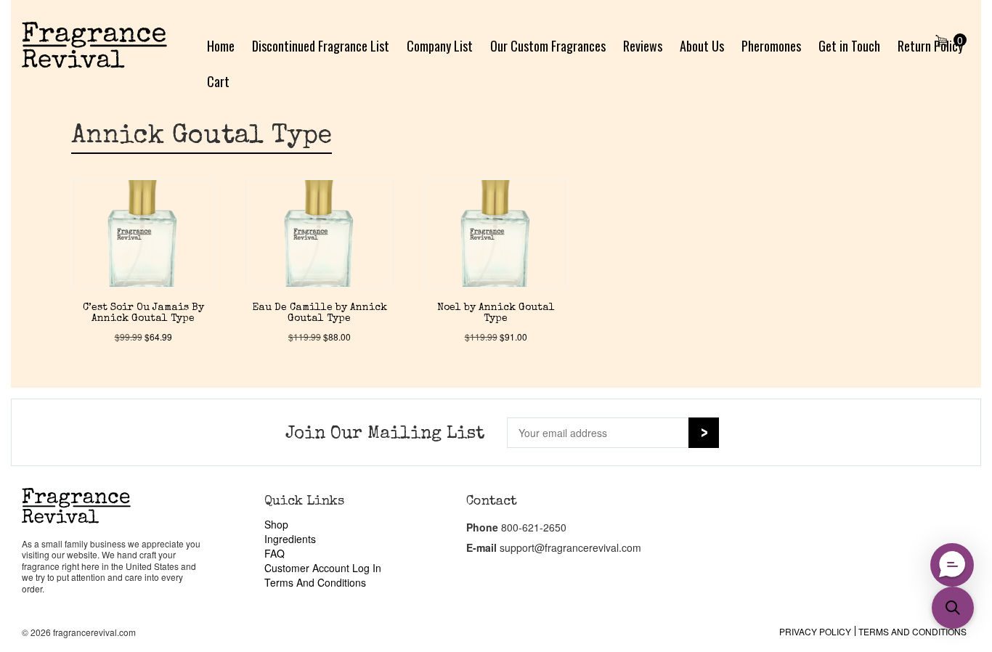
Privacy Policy (815, 631)
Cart (218, 81)
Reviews (642, 45)
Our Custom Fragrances (548, 45)
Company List (440, 45)
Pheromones (771, 45)
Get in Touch (849, 45)
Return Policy (930, 45)
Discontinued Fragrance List (320, 45)
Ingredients (290, 538)
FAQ (274, 553)
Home (221, 45)
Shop (276, 524)
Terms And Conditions (315, 582)
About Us (702, 45)
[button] (953, 608)
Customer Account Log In (322, 568)
